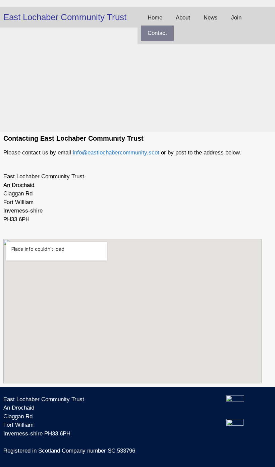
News (211, 17)
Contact (157, 33)
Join (236, 17)
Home (155, 17)
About (183, 17)
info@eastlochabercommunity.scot (116, 152)
